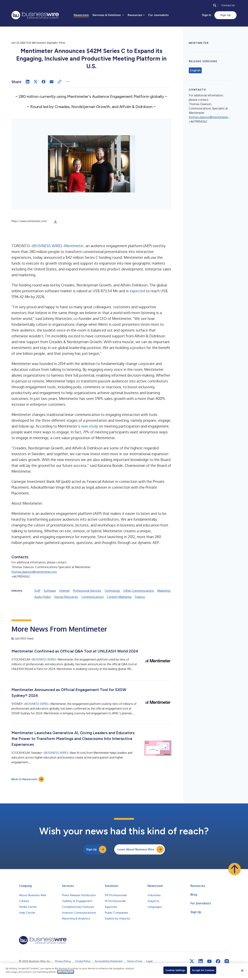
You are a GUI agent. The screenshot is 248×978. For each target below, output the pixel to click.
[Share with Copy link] (59, 82)
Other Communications (138, 590)
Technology (112, 590)
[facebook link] (218, 961)
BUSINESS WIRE (47, 245)
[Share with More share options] (67, 82)
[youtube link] (209, 961)
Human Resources (66, 597)
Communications (92, 597)
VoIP (37, 590)
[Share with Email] (51, 82)
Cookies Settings (175, 970)
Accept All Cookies (203, 970)
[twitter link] (192, 961)
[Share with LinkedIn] (28, 82)
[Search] (214, 5)
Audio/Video (42, 597)
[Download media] (55, 221)
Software (50, 590)
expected (137, 290)
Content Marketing (119, 597)
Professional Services (87, 590)
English (195, 70)
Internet (64, 590)
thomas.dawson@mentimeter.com (34, 572)
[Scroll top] (234, 869)
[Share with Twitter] (35, 82)
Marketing (163, 590)
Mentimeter (74, 245)
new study (89, 426)
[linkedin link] (200, 961)
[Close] (242, 970)
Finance (140, 597)
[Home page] (35, 15)
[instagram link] (227, 961)
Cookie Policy (66, 971)
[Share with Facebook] (43, 82)
